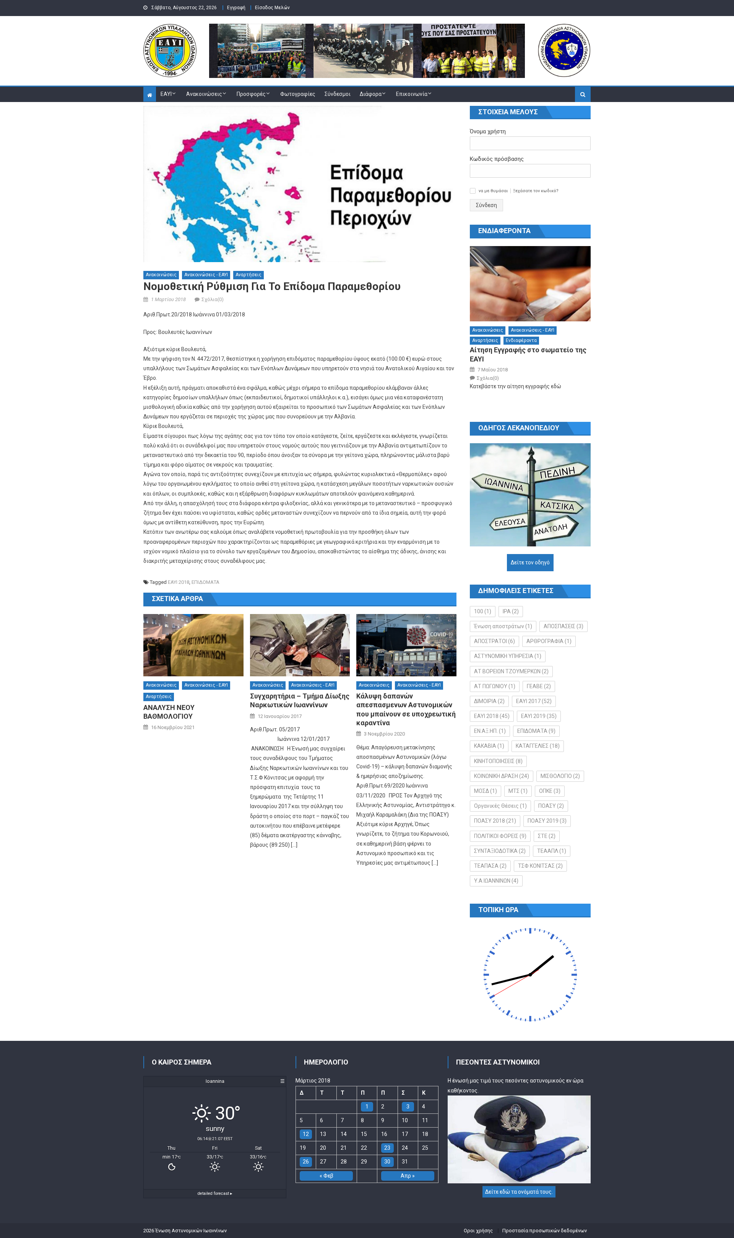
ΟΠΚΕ (549, 791)
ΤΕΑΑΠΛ (551, 851)
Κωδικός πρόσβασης (497, 159)
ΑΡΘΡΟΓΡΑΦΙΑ (549, 641)
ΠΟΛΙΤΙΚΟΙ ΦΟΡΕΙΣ (500, 836)
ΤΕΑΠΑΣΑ (490, 866)
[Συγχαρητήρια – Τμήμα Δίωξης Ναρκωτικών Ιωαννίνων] (300, 645)
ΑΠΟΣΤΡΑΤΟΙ (494, 641)
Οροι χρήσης (478, 1230)
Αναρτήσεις (248, 274)
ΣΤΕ (546, 836)
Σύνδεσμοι (338, 94)
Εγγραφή (236, 7)
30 (387, 1162)
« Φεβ (326, 1176)
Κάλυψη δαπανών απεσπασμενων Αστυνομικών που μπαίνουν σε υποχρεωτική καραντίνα (406, 709)
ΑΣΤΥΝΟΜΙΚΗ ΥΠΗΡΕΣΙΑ (507, 656)
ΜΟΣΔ (485, 791)
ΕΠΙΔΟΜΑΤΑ (205, 582)
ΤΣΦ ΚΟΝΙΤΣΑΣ (540, 866)
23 (387, 1148)
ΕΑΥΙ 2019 (539, 716)
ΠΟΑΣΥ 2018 (495, 821)
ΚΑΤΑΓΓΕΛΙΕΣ (538, 746)
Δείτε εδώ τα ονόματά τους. (519, 1192)
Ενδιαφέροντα (521, 340)
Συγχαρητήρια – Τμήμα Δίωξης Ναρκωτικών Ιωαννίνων (299, 700)
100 (482, 611)
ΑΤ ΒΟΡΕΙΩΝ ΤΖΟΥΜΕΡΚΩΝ (511, 671)
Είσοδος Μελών (272, 7)
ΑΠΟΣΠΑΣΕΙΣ (563, 626)
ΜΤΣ (518, 791)
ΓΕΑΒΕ (539, 686)
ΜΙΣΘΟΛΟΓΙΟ (560, 776)
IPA (511, 611)
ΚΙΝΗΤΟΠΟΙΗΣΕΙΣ (498, 761)
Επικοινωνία (411, 94)
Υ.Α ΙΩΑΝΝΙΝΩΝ (496, 881)
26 (306, 1162)
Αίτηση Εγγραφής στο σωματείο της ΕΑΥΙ (528, 354)
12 (306, 1134)
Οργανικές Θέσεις (500, 806)
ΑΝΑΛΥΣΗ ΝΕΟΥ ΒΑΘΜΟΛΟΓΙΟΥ (169, 711)
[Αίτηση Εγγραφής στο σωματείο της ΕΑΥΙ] (530, 283)
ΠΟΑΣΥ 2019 (547, 821)
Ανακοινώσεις (204, 94)
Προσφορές (251, 94)
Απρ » (408, 1176)
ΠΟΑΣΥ (551, 806)
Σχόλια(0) (212, 299)
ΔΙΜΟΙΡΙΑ (489, 701)
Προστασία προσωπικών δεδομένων (544, 1230)
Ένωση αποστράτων (503, 626)
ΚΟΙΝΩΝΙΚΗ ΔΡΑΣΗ (501, 776)
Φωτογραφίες (297, 94)
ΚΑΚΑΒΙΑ (489, 746)
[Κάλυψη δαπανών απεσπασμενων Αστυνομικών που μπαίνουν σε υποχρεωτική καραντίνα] (406, 645)
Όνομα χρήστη (488, 131)
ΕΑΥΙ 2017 (534, 701)
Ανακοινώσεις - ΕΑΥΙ (206, 274)
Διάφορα (371, 94)
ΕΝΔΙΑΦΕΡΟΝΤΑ (504, 231)
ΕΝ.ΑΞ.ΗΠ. (490, 731)
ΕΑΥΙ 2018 (178, 582)
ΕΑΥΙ (166, 94)
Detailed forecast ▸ (215, 1193)
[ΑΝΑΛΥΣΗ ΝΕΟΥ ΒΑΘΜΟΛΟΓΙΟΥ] (193, 645)
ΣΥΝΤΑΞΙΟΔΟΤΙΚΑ (500, 851)
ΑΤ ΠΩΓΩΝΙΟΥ (494, 686)
